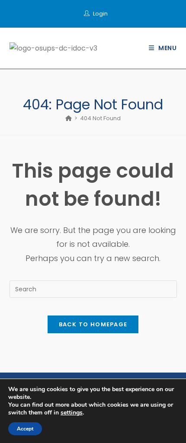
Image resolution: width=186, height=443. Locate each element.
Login (100, 14)
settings (72, 413)
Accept (25, 428)
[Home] (68, 118)
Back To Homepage (93, 324)
